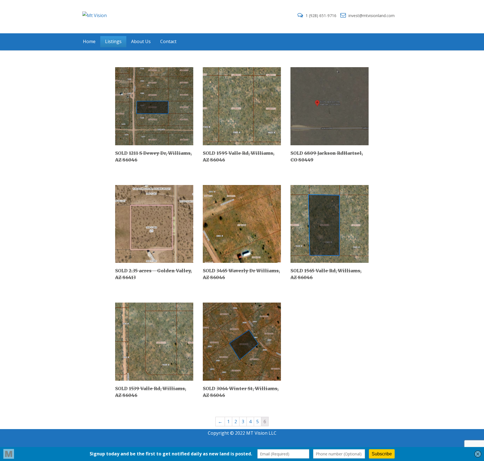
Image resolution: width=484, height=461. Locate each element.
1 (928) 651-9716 (321, 15)
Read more (133, 159)
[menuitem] (89, 41)
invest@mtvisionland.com (371, 15)
